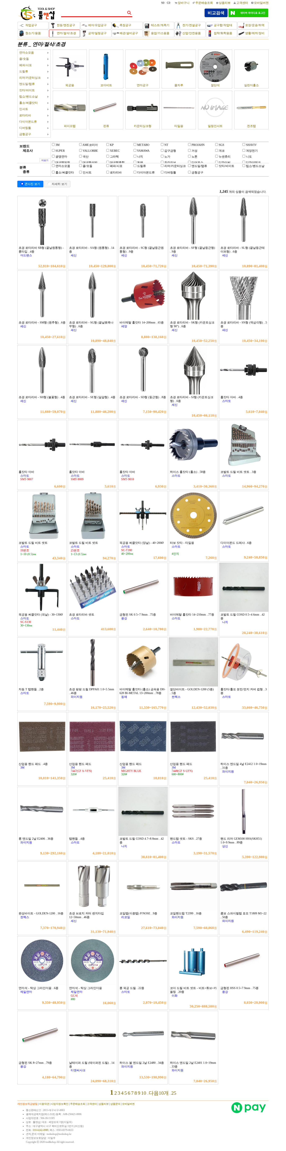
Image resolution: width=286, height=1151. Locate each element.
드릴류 (23, 71)
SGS (221, 144)
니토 (249, 156)
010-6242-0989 (40, 1130)
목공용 (69, 85)
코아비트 (106, 85)
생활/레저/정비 (254, 33)
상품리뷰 (225, 2)
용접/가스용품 (159, 33)
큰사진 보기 (32, 184)
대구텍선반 (90, 162)
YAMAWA (143, 150)
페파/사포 (25, 65)
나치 (140, 156)
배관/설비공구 (128, 33)
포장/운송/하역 (254, 25)
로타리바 (25, 115)
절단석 (215, 85)
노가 (167, 156)
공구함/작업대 (222, 25)
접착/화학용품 (222, 33)
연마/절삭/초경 (66, 33)
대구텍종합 (117, 162)
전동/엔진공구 (65, 25)
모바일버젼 (261, 2)
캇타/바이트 (27, 90)
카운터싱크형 (142, 126)
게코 (222, 150)
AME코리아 (90, 144)
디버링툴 (25, 128)
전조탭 (251, 126)
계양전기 (252, 150)
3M (57, 144)
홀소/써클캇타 (28, 102)
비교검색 (216, 12)
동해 (140, 162)
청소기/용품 (32, 33)
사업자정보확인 (59, 1103)
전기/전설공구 (191, 25)
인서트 (23, 109)
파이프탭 (70, 126)
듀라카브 (170, 162)
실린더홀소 (251, 85)
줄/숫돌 (24, 58)
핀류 (106, 126)
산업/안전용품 (191, 33)
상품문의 (115, 1103)
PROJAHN (198, 144)
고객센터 (242, 2)
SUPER (60, 150)
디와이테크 (253, 162)
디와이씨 (225, 162)
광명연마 (61, 156)
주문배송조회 (204, 2)
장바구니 (184, 2)
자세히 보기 (59, 184)
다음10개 (159, 1093)
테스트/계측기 (159, 25)
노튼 (194, 156)
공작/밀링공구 (97, 33)
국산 (86, 156)
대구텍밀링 (62, 162)
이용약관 (44, 1103)
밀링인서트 (215, 126)
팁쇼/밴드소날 (28, 96)
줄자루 (178, 85)
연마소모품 (26, 52)
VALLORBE (90, 150)
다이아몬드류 (28, 121)
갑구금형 (170, 150)
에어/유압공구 (97, 25)
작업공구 (30, 25)
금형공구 (25, 134)
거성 (194, 150)
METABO (143, 144)
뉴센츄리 (225, 156)
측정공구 (125, 25)
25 (173, 1093)
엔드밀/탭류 (27, 84)
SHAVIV (251, 144)
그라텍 (114, 156)
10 (143, 1093)
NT (166, 144)
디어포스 (197, 162)
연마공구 (142, 85)
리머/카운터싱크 (30, 77)
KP (112, 144)
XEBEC (115, 150)
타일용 (178, 126)
